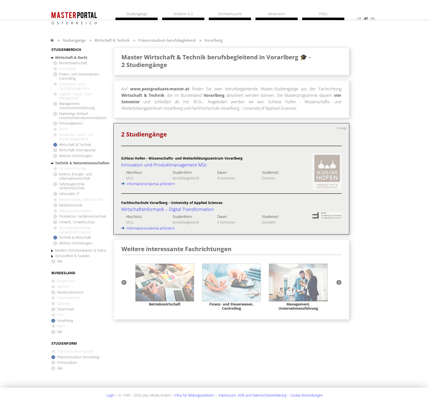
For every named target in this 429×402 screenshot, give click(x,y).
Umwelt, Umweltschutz (77, 222)
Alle (60, 261)
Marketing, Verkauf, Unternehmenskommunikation (83, 116)
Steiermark (65, 309)
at (366, 18)
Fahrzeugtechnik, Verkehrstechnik (72, 186)
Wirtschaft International (77, 150)
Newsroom (276, 14)
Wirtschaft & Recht (71, 58)
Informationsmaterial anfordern (150, 183)
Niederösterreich (70, 292)
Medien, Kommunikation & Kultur (80, 250)
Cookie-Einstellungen (306, 395)
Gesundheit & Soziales (72, 256)
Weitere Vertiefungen (75, 156)
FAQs (323, 14)
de (373, 18)
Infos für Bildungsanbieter (194, 395)
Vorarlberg (213, 40)
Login (110, 395)
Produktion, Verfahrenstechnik (82, 216)
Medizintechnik (70, 205)
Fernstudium (67, 363)
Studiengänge (74, 40)
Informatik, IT (69, 194)
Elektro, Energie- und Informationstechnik (75, 176)
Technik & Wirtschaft (75, 237)
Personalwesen (71, 123)
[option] (164, 285)
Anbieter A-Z (183, 14)
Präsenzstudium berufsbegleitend (167, 40)
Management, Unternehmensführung (77, 106)
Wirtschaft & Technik (112, 40)
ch (359, 18)
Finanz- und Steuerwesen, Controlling (79, 76)
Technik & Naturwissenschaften (82, 163)
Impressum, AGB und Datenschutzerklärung (252, 395)
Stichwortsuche (230, 14)
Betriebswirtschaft (73, 63)
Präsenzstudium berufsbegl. (78, 357)
